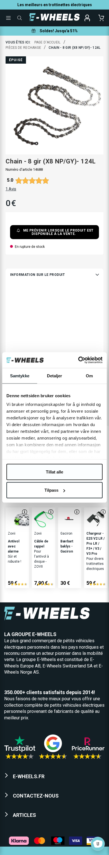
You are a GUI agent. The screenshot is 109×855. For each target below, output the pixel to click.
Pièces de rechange (23, 48)
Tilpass (51, 490)
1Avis (11, 189)
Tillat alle (54, 471)
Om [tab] (89, 375)
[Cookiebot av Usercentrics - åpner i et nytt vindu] (78, 360)
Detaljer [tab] (54, 375)
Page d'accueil (47, 42)
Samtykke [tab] (19, 375)
